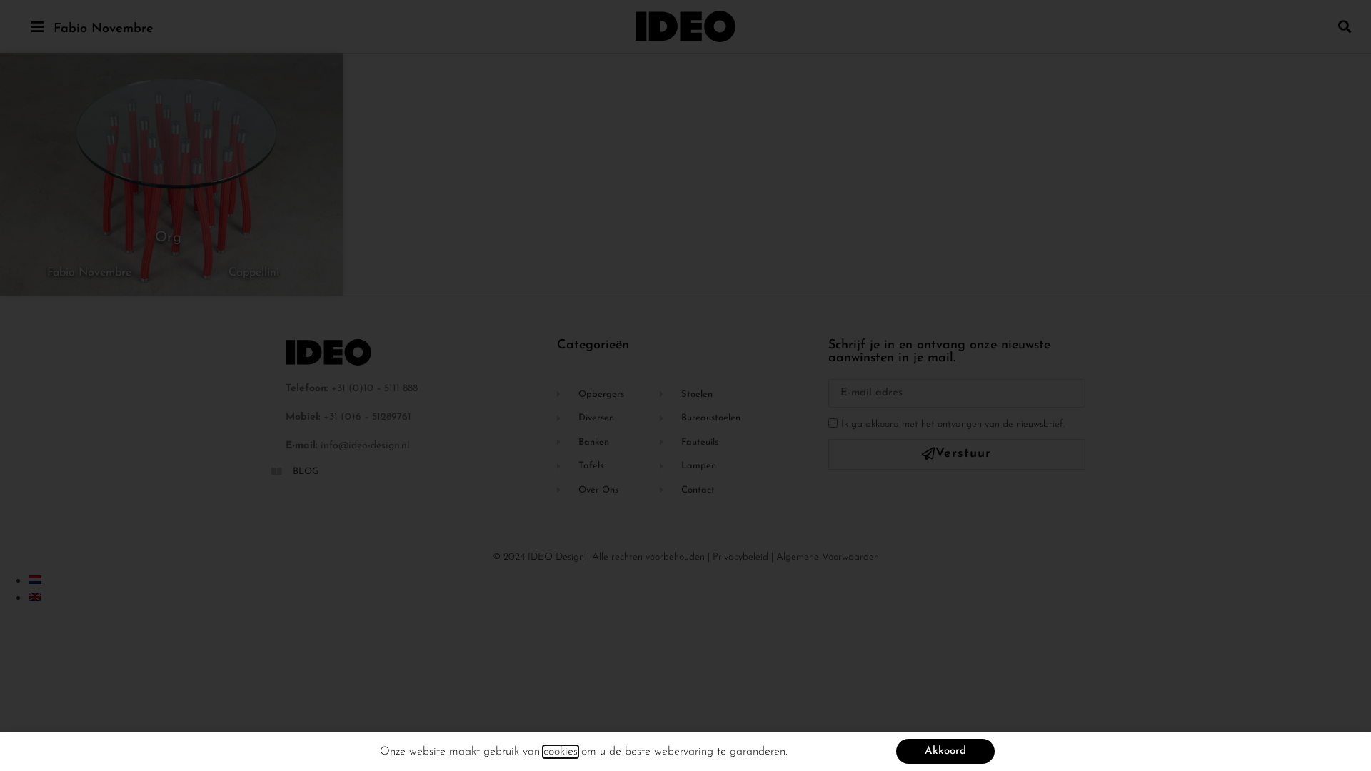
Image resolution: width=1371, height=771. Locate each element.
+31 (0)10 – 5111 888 (374, 388)
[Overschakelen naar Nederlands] (35, 580)
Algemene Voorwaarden (827, 557)
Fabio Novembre (104, 29)
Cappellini (253, 272)
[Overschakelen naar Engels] (35, 597)
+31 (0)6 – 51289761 (367, 417)
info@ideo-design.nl (365, 445)
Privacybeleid (740, 557)
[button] (1345, 26)
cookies (560, 751)
